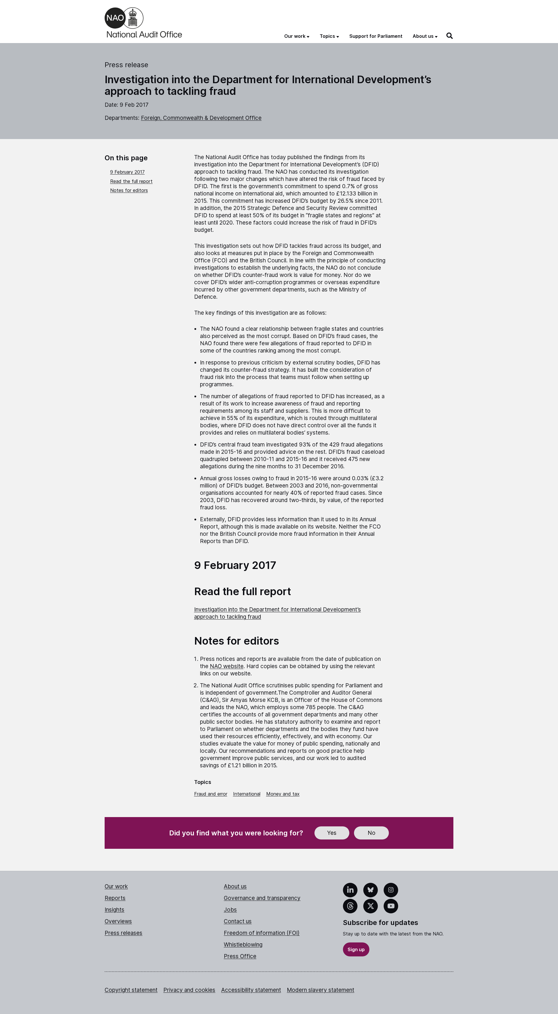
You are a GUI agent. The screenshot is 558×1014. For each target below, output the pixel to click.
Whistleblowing (243, 944)
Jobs (230, 909)
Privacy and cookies (189, 990)
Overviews (118, 921)
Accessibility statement (251, 990)
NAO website (227, 666)
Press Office (240, 956)
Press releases (123, 933)
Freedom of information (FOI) (262, 933)
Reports (115, 898)
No (371, 833)
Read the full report (131, 181)
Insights (114, 909)
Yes (332, 833)
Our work (116, 886)
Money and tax (283, 794)
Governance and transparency (262, 898)
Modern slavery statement (320, 990)
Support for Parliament (376, 36)
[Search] (449, 35)
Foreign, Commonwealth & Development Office (201, 118)
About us (235, 886)
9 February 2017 (127, 172)
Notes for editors (129, 190)
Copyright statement (131, 990)
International (246, 794)
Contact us (238, 921)
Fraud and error (210, 794)
